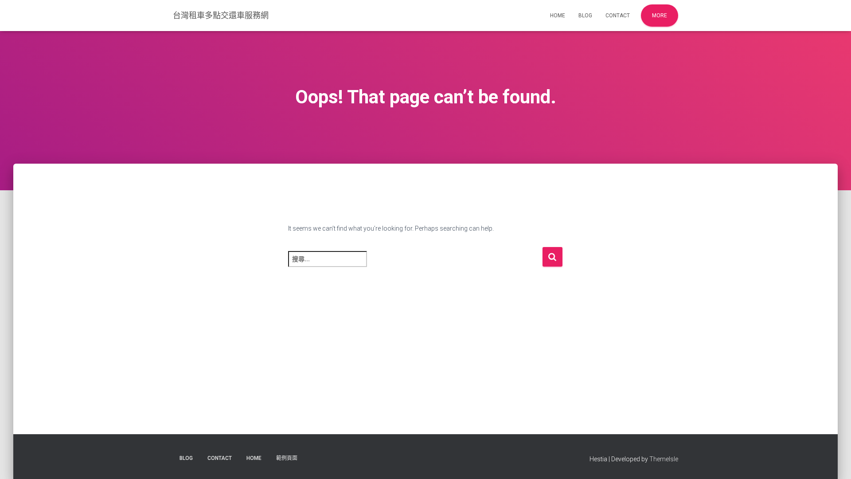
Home (557, 15)
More (659, 15)
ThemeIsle (663, 459)
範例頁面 (286, 458)
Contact (617, 15)
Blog (585, 15)
